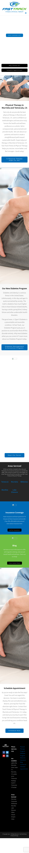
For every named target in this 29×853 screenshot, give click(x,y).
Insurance (23, 760)
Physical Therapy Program (22, 749)
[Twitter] (7, 752)
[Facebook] (4, 752)
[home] (5, 745)
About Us (22, 758)
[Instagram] (7, 755)
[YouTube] (4, 755)
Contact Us (23, 764)
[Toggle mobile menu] (26, 13)
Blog (21, 762)
